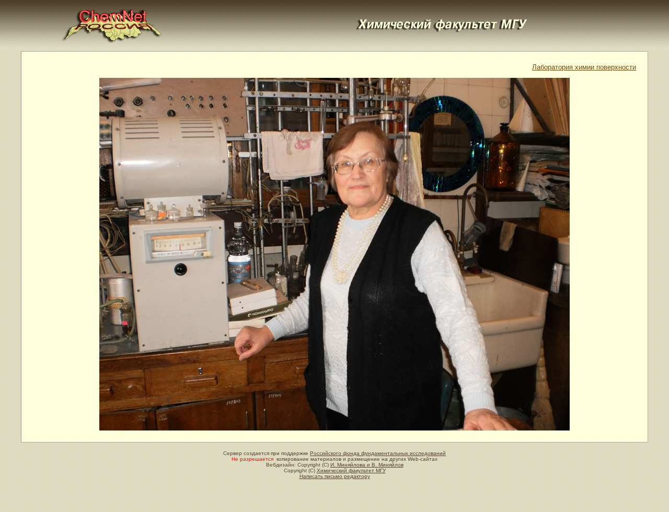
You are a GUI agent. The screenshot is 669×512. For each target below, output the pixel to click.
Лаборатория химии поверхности (584, 67)
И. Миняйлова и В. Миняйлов (366, 465)
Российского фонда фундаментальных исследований (378, 453)
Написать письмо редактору (334, 476)
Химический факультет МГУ (351, 470)
